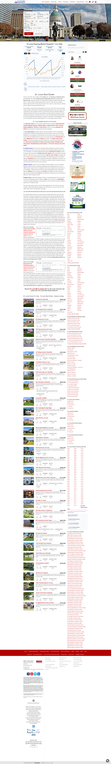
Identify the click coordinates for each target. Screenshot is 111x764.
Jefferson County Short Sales (72, 392)
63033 (68, 479)
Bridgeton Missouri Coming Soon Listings (74, 540)
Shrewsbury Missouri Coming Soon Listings (75, 611)
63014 (68, 457)
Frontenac (69, 243)
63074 (75, 467)
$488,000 (63, 467)
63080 (75, 469)
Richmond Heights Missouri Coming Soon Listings (76, 607)
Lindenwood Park (51, 125)
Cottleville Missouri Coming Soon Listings (74, 549)
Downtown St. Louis (71, 353)
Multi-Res (39, 28)
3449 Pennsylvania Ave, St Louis (44, 490)
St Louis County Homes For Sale (73, 325)
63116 (75, 502)
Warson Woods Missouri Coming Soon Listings (75, 635)
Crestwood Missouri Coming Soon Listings (75, 552)
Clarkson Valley (70, 224)
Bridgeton (69, 221)
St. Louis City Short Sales (72, 385)
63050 (68, 502)
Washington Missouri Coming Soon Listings (75, 637)
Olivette (78, 228)
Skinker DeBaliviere (28, 127)
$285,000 (63, 382)
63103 (75, 479)
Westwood (79, 254)
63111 (75, 493)
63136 (82, 477)
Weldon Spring (80, 250)
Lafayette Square (42, 125)
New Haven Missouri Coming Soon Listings (75, 597)
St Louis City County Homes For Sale (74, 327)
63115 (75, 500)
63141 (82, 484)
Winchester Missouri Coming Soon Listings (75, 647)
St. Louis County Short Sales (72, 382)
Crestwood (69, 228)
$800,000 (63, 299)
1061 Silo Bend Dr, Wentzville (46, 382)
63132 (82, 470)
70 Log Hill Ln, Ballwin (41, 398)
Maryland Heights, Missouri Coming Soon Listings (76, 595)
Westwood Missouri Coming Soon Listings (75, 644)
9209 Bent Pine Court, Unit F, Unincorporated (46, 477)
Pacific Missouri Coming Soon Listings (74, 606)
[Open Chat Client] (107, 760)
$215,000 (63, 490)
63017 (68, 462)
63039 (68, 488)
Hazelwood (69, 252)
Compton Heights (27, 125)
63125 (82, 458)
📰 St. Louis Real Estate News (74, 528)
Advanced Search (38, 33)
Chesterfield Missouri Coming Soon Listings (75, 543)
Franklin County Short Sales (72, 396)
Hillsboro (30, 171)
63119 (82, 448)
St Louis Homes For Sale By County (76, 316)
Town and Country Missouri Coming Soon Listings (76, 626)
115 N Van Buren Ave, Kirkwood (43, 543)
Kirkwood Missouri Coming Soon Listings (74, 585)
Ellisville (68, 235)
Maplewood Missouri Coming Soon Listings (75, 592)
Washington (61, 179)
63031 (68, 477)
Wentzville (30, 158)
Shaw (57, 125)
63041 (68, 491)
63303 (82, 495)
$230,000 (63, 573)
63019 (68, 464)
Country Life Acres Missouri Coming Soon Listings (76, 550)
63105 (75, 483)
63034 (68, 481)
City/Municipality (27, 16)
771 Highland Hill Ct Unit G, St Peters (45, 602)
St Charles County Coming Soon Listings (74, 612)
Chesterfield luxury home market (38, 143)
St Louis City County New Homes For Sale (75, 340)
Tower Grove (43, 127)
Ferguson (69, 240)
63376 (82, 503)
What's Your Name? (96, 740)
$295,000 (63, 500)
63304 (82, 496)
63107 (75, 486)
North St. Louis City (70, 362)
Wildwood (79, 255)
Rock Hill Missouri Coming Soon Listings (74, 609)
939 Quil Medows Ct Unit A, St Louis (45, 457)
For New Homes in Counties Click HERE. (76, 343)
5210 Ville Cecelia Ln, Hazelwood (44, 510)
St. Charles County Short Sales (73, 389)
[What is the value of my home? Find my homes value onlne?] (77, 130)
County (38, 12)
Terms (48, 762)
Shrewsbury (79, 231)
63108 (75, 488)
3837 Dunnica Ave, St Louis (42, 447)
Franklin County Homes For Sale (73, 318)
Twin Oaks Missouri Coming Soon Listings (75, 628)
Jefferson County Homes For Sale (73, 320)
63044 (68, 496)
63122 (82, 453)
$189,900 (63, 437)
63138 (82, 481)
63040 (68, 489)
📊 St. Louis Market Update (73, 524)
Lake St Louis (69, 260)
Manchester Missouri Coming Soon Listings (75, 590)
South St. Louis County (71, 372)
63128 (82, 464)
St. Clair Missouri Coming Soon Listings (74, 619)
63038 (68, 486)
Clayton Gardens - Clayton (72, 351)
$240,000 (63, 372)
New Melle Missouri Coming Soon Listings (75, 599)
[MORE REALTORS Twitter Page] (35, 673)
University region (80, 296)
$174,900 (63, 477)
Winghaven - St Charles (71, 375)
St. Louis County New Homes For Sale (74, 341)
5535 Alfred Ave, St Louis (42, 418)
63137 (82, 479)
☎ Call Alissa (77, 107)
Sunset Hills (79, 240)
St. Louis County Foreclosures (72, 380)
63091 (75, 474)
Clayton (42, 138)
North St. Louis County (71, 363)
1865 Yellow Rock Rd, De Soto (43, 467)
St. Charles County (70, 404)
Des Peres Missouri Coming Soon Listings (75, 562)
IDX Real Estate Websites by (29, 762)
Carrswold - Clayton (71, 348)
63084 (75, 470)
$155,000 (63, 583)
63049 (68, 500)
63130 (82, 467)
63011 (68, 451)
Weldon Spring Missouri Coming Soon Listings (75, 640)
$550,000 (63, 398)
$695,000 (63, 520)
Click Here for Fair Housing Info (33, 702)
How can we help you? (97, 744)
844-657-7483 (26, 666)
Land (35, 28)
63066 (75, 455)
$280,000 (63, 339)
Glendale (69, 245)
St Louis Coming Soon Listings (73, 614)
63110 (75, 491)
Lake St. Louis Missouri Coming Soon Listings (75, 588)
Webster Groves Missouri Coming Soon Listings (76, 638)
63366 (82, 498)
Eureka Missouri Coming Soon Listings (74, 566)
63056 (75, 450)
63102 (75, 477)
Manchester (79, 216)
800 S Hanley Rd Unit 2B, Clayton (46, 520)
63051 (68, 503)
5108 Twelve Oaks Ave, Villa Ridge (44, 372)
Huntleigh (69, 255)
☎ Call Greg (77, 79)
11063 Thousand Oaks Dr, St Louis (44, 582)
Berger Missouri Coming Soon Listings (74, 536)
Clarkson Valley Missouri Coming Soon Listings (75, 545)
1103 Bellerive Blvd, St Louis (43, 362)
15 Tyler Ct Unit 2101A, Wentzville (44, 592)
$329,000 (63, 457)
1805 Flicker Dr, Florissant (42, 437)
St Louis (78, 236)
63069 (75, 458)
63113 (75, 496)
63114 (75, 498)
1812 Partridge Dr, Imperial (42, 563)
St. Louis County (70, 408)
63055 (75, 448)
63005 (68, 448)
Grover (68, 250)
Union (45, 179)
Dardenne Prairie (70, 231)
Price (25, 19)
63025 (68, 470)
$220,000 (63, 553)
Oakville (78, 226)
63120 (82, 450)
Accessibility (43, 762)
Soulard (61, 125)
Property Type (27, 26)
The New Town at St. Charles (44, 153)
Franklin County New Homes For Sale (74, 333)
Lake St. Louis (49, 155)
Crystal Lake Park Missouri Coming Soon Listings (76, 557)
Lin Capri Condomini (71, 356)
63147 (82, 491)
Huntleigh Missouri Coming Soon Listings (74, 581)
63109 (75, 489)
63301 (82, 493)
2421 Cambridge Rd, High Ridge (43, 408)
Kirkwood (69, 257)
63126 (82, 460)
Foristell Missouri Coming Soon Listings (74, 573)
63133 (82, 472)
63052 (68, 505)
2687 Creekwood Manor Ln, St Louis (45, 427)
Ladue (68, 259)
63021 (68, 467)
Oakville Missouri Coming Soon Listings (74, 602)
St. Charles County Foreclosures (73, 387)
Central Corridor (70, 350)
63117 (75, 503)
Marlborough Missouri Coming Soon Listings (75, 593)
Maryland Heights (80, 219)
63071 (75, 462)
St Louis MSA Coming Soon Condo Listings (75, 616)
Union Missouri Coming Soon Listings (74, 630)
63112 (75, 495)
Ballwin (68, 217)
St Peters (79, 238)
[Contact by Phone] (92, 1)
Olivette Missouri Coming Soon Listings (74, 604)
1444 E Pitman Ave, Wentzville (43, 553)
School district (40, 16)
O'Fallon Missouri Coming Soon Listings (74, 600)
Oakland (79, 224)
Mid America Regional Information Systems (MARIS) (43, 247)
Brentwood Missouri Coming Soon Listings (75, 538)
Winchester (79, 257)
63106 (75, 484)
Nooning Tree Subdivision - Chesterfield (74, 360)
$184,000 (63, 510)
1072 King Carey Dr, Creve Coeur (44, 329)
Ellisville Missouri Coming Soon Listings (74, 564)
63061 (75, 453)
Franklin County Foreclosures (72, 394)
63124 (82, 457)
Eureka (68, 236)
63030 (68, 476)
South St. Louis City (71, 370)
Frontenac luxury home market (46, 142)
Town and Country (80, 241)
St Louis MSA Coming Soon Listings (73, 618)
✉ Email (77, 67)
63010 (68, 450)
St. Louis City (69, 406)
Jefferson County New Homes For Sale (74, 336)
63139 (82, 483)
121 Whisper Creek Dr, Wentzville (44, 352)
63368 (82, 502)
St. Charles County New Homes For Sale (74, 338)
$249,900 (63, 408)
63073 (75, 465)
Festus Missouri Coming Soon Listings (74, 569)
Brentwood (69, 219)
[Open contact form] (89, 1)
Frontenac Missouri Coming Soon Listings (75, 576)
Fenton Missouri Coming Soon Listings (74, 568)
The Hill (35, 127)
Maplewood (29, 138)
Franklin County (70, 401)
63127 (82, 462)
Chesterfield (69, 222)
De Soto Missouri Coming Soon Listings (74, 561)
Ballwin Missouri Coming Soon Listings (74, 535)
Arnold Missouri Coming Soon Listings (74, 533)
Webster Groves (80, 248)
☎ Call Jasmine (77, 93)
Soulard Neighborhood (71, 369)
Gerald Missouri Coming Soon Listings (74, 578)
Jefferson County (70, 402)
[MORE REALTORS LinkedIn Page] (38, 673)
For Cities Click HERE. (73, 262)
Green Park (69, 248)
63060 (75, 451)
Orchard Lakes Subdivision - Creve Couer (75, 367)
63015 (68, 458)
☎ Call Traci (77, 65)
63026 (68, 472)
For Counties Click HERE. (73, 329)
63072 (75, 464)
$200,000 (63, 418)
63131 (82, 469)
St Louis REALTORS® (48, 277)
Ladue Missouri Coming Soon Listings (74, 587)
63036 (68, 483)
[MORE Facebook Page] (28, 673)
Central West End (60, 123)
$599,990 (63, 543)
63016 (68, 460)
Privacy (51, 762)
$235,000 (63, 427)
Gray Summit (69, 247)
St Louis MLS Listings (37, 289)
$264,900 (63, 593)
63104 (75, 481)
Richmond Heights (80, 229)
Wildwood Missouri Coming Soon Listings (74, 645)
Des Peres (69, 233)
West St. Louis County (71, 374)
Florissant (69, 241)
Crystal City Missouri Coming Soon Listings (75, 555)
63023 (68, 469)
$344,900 (63, 329)
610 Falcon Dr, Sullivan (41, 533)
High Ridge (69, 254)
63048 (68, 498)
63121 (82, 451)
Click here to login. (104, 757)
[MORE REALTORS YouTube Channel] (31, 673)
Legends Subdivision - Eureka (72, 355)
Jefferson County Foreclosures (73, 391)
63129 (82, 465)
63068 (75, 457)
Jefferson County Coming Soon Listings (74, 583)
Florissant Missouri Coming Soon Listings (74, 571)
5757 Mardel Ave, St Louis (42, 319)
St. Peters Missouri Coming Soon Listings (74, 621)
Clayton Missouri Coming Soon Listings (74, 547)
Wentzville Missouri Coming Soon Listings (75, 642)
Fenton (68, 238)
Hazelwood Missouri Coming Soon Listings (75, 580)
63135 (82, 476)
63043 (68, 495)
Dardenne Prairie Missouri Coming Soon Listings (76, 559)
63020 (68, 465)
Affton (68, 214)
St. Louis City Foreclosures (72, 384)
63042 (68, 493)
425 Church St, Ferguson (42, 572)
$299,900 (63, 319)
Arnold (44, 171)
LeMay (78, 214)
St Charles (79, 235)
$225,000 (63, 533)
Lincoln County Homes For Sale (73, 321)
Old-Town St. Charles (55, 151)
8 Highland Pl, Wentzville (42, 299)
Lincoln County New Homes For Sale (74, 335)
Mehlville (79, 221)
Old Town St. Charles (71, 365)
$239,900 (63, 563)
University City (59, 137)
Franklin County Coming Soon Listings (74, 574)
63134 (82, 474)
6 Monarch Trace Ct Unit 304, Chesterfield (46, 339)
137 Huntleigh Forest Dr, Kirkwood (44, 309)
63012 (68, 453)
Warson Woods (80, 245)
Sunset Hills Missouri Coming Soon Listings (75, 625)
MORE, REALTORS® (60, 221)
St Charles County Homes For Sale (73, 323)
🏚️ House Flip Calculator (73, 516)
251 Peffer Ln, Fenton (41, 500)
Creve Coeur (69, 229)
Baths (32, 23)
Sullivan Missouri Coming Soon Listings (74, 623)
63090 (75, 472)
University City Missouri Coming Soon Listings (75, 631)
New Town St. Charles (71, 358)
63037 (68, 484)
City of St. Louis (29, 123)
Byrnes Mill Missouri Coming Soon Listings (75, 542)
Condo (30, 28)
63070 (75, 460)
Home (26, 28)
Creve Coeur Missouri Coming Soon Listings (75, 554)
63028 (68, 474)
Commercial (27, 30)
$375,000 (63, 309)
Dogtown (35, 125)
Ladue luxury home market (31, 142)
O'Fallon (56, 155)
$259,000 (63, 362)
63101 (75, 476)
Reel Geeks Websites (33, 746)
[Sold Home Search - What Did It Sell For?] (77, 115)
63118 (75, 505)
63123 (82, 455)
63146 (82, 489)
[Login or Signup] (95, 1)
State (25, 12)
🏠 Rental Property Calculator (74, 520)
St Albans (79, 233)
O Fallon (79, 222)
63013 (68, 455)
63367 (82, 500)
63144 (82, 488)
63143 (82, 486)
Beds (25, 23)
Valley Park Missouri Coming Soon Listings (75, 633)
